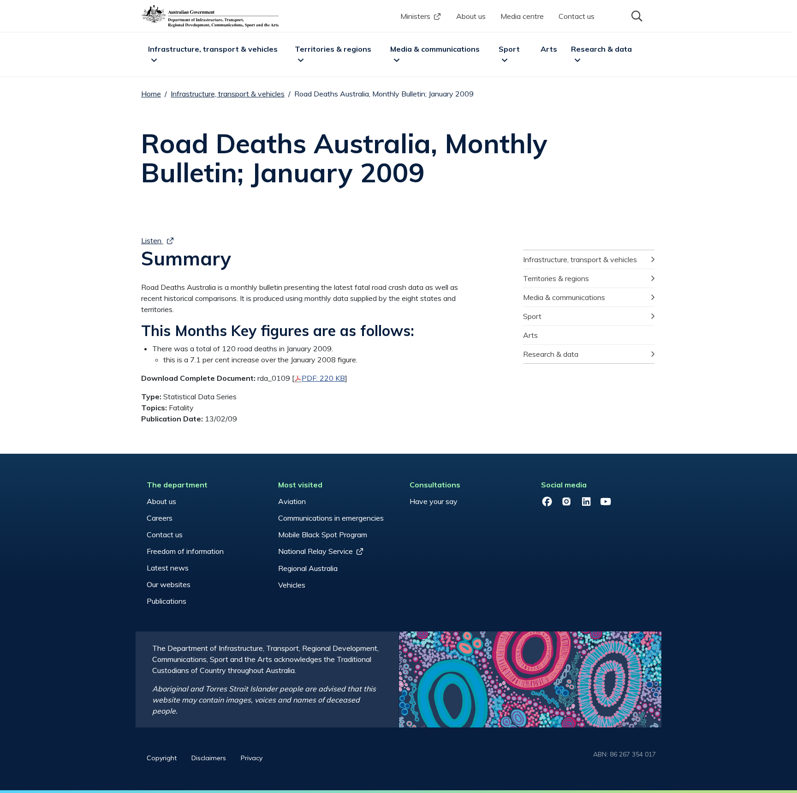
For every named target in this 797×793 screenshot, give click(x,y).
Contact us (577, 16)
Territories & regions (333, 49)
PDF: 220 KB (323, 378)
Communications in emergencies (331, 518)
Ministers (415, 16)
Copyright (162, 758)
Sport (509, 49)
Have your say (434, 501)
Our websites (168, 584)
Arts (549, 49)
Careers (159, 518)
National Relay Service (315, 551)
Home (151, 93)
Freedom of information (185, 551)
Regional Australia (308, 568)
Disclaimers (208, 758)
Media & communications (435, 49)
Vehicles (291, 584)
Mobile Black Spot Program (322, 534)
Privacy (251, 758)
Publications (166, 601)
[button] (636, 15)
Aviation (292, 501)
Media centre (522, 16)
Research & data (601, 49)
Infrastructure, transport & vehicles (213, 49)
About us (471, 16)
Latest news (168, 567)
